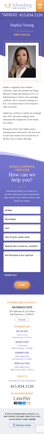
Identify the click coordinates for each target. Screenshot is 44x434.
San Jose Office (22, 331)
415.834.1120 (30, 15)
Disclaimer (20, 416)
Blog (38, 416)
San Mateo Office (22, 342)
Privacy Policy (30, 416)
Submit (22, 285)
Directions (22, 319)
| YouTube (31, 419)
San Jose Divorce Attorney (19, 419)
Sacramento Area (22, 352)
